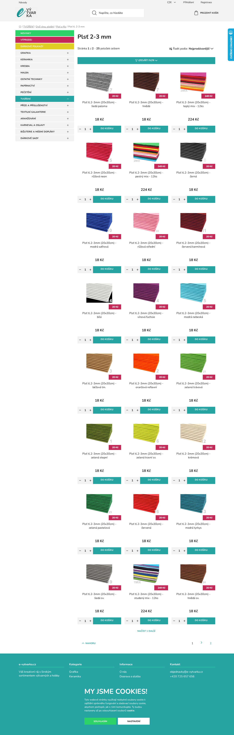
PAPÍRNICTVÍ (28, 85)
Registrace (206, 2)
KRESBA (25, 66)
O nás (123, 672)
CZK (169, 2)
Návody (23, 2)
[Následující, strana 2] (201, 642)
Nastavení (133, 721)
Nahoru (90, 643)
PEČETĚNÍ (26, 92)
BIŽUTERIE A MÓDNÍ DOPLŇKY (38, 131)
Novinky (26, 33)
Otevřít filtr (146, 60)
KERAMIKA (27, 59)
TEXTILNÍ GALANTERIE (33, 112)
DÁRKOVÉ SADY (29, 138)
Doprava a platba (130, 676)
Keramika (75, 676)
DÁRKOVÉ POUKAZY (32, 46)
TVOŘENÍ (26, 98)
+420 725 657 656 (182, 676)
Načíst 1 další (146, 631)
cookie (130, 710)
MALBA (25, 72)
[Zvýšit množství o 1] (90, 129)
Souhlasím (100, 721)
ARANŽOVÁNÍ (28, 118)
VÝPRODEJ (26, 39)
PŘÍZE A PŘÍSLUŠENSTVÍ (34, 105)
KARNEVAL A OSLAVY (33, 125)
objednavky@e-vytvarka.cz (186, 672)
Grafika (73, 672)
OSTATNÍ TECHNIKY (31, 79)
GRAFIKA (26, 53)
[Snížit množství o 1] (80, 129)
